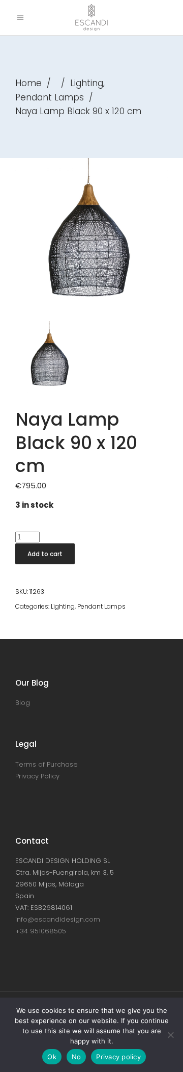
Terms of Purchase (46, 764)
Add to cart (45, 554)
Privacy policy (118, 1057)
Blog (22, 703)
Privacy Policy (37, 776)
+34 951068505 (40, 931)
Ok (51, 1057)
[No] (170, 1035)
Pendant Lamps (49, 97)
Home (28, 83)
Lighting (86, 83)
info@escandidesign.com (57, 919)
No (76, 1057)
